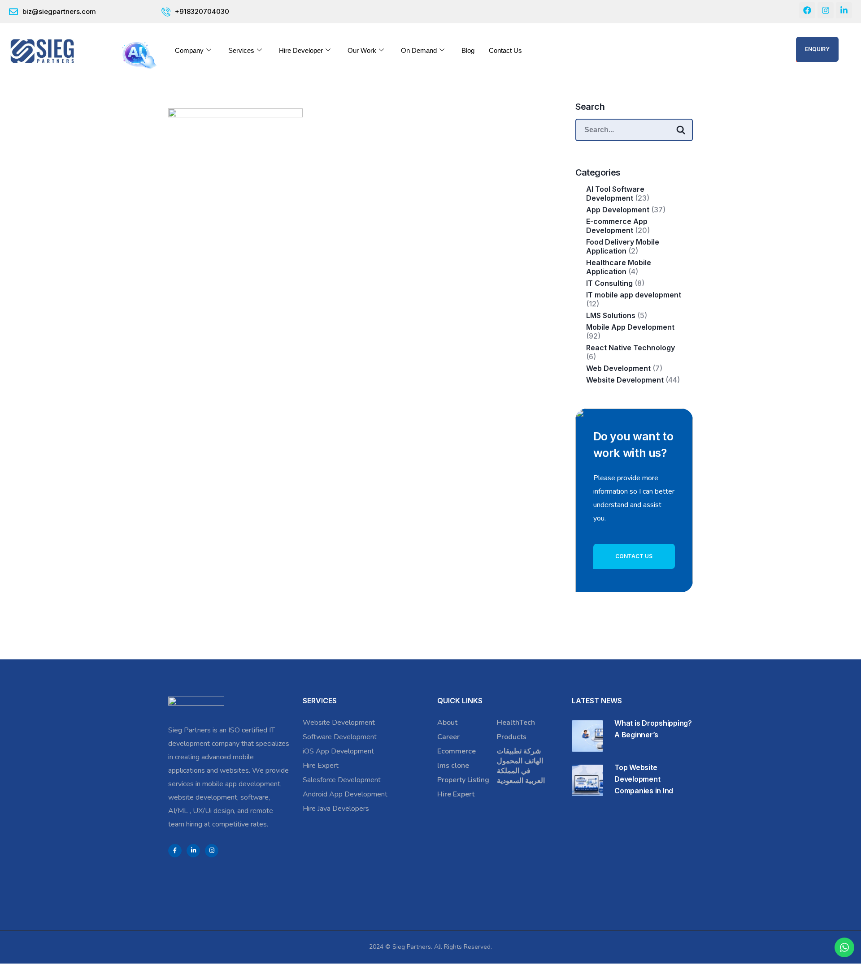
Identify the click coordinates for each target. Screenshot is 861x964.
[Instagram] (826, 10)
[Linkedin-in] (844, 10)
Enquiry (817, 49)
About (447, 722)
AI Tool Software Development (615, 193)
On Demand (419, 50)
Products (511, 737)
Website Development (625, 379)
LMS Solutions (610, 315)
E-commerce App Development (617, 226)
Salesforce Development (342, 780)
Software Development (340, 737)
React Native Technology (631, 347)
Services (241, 50)
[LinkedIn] (193, 850)
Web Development (618, 368)
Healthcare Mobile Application (618, 267)
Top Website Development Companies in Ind (643, 779)
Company (189, 50)
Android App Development (345, 794)
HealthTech (516, 722)
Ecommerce (456, 751)
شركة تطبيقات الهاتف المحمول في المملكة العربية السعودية (521, 766)
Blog (467, 50)
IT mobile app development (633, 294)
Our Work (362, 50)
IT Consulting (609, 283)
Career (448, 737)
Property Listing (463, 780)
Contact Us (505, 50)
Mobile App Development (630, 327)
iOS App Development (338, 751)
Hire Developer (301, 50)
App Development (617, 209)
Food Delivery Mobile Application (622, 246)
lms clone (453, 765)
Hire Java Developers (336, 808)
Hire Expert (321, 765)
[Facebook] (807, 10)
